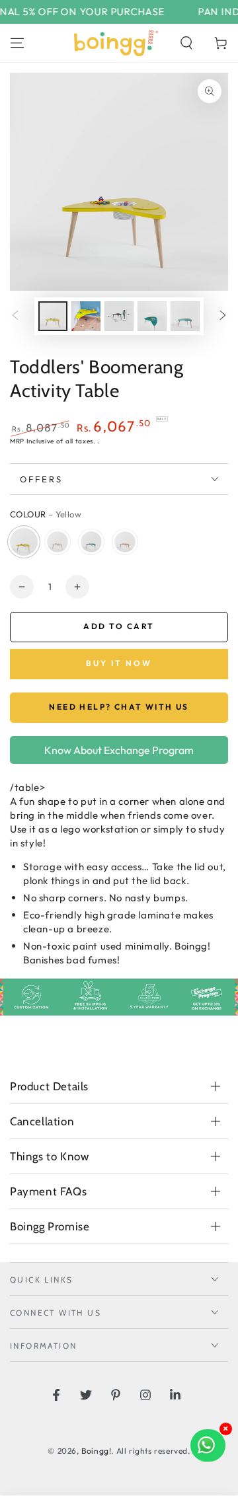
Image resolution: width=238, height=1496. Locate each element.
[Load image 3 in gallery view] (119, 316)
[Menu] (17, 43)
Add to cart (118, 626)
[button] (186, 43)
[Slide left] (15, 316)
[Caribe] (91, 542)
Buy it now (119, 663)
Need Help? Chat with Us (118, 707)
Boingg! (96, 1451)
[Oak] (125, 542)
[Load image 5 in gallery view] (185, 316)
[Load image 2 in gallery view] (85, 316)
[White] (57, 542)
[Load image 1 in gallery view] (52, 316)
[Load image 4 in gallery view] (152, 316)
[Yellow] (24, 542)
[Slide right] (222, 316)
